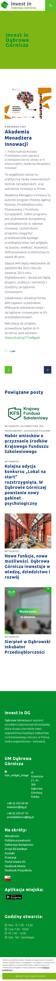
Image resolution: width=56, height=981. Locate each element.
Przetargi (10, 857)
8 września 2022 (15, 126)
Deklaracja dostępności (19, 844)
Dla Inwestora (29, 426)
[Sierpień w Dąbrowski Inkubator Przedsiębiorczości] (28, 610)
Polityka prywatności (17, 840)
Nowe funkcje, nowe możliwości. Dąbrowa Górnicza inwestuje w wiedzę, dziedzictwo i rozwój (27, 566)
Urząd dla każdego (16, 848)
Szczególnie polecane (37, 431)
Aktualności (12, 426)
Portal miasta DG (15, 861)
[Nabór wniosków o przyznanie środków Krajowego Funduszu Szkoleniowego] (28, 414)
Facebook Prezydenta (18, 870)
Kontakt (10, 853)
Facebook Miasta (15, 866)
